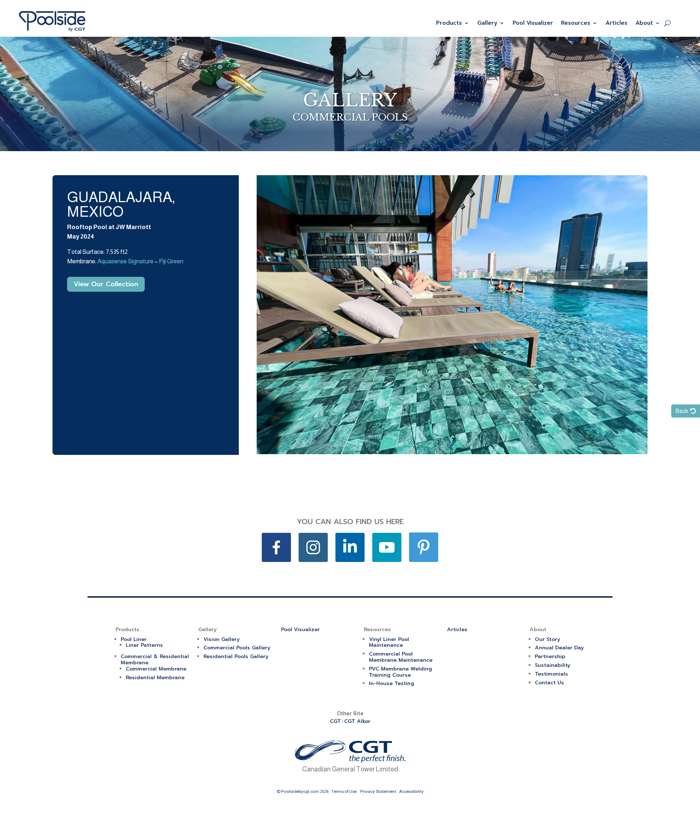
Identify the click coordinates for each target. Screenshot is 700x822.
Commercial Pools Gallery (236, 648)
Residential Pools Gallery (235, 656)
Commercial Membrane (156, 669)
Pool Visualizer (533, 23)
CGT (335, 721)
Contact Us (549, 683)
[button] (452, 444)
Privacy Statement (378, 791)
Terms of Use (344, 791)
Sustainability (552, 665)
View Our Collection (106, 284)
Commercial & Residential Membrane (155, 659)
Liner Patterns (144, 645)
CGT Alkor (357, 721)
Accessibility (411, 791)
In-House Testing (391, 683)
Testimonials (551, 674)
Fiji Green (171, 261)
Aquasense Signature (125, 261)
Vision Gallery (221, 639)
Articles (616, 23)
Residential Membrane (155, 677)
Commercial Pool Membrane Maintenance (400, 657)
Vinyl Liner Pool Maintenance (389, 642)
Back (681, 411)
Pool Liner (134, 639)
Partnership (550, 656)
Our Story (547, 639)
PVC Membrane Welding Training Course (400, 672)
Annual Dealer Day (559, 648)
